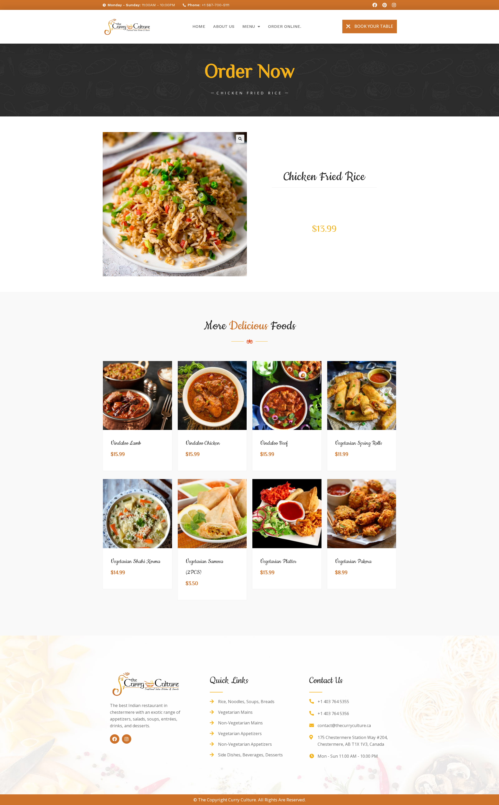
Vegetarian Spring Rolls (358, 443)
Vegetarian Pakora (353, 561)
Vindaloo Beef (274, 443)
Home (198, 26)
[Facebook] (114, 739)
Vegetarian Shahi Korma (135, 561)
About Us (223, 26)
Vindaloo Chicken (203, 443)
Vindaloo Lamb (126, 443)
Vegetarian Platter (278, 561)
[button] (369, 26)
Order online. (284, 26)
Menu (248, 26)
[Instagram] (126, 739)
